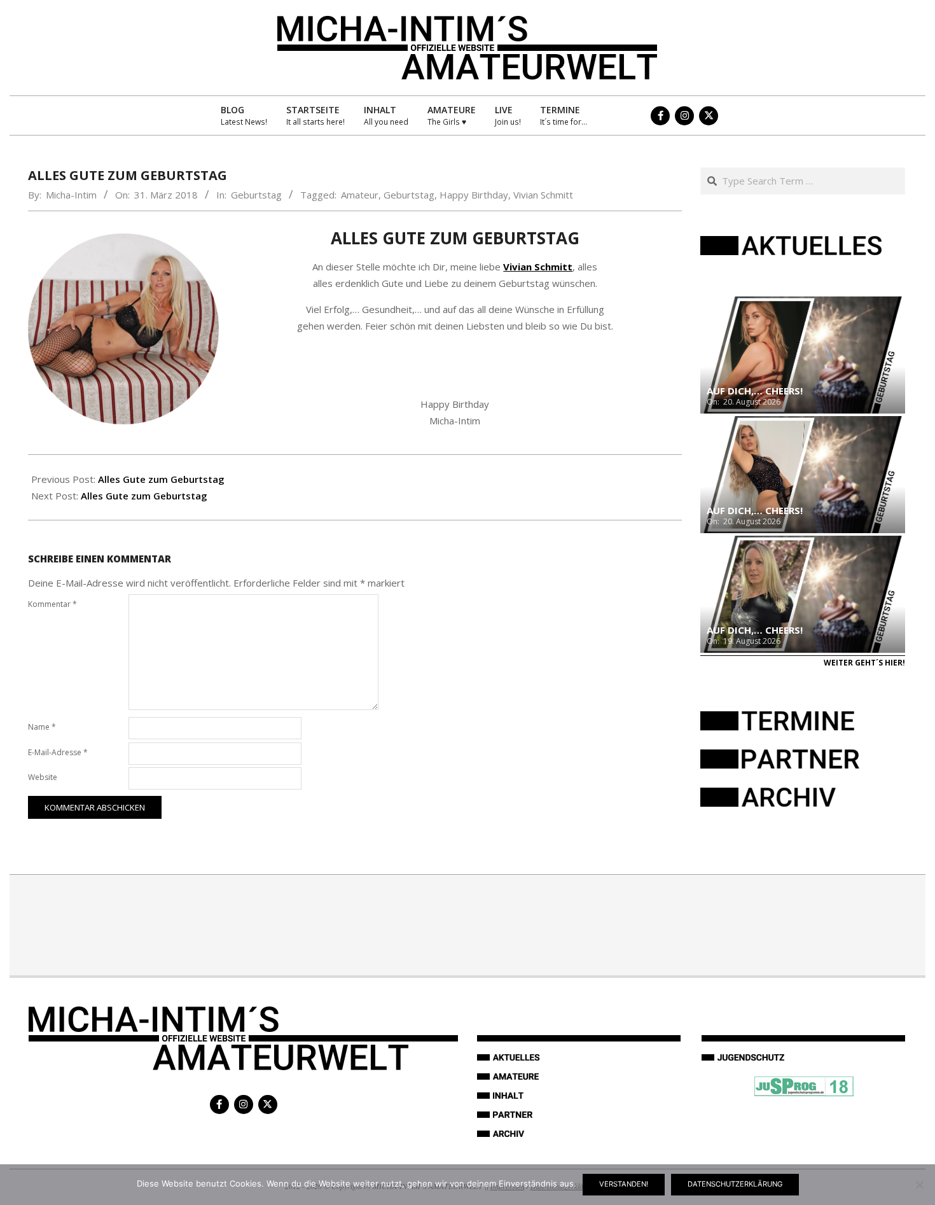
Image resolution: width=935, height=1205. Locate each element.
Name (42, 726)
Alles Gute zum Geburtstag (161, 479)
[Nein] (919, 1184)
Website (42, 777)
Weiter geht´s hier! (864, 662)
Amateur (359, 194)
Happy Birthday (474, 194)
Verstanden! (623, 1184)
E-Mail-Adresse (58, 752)
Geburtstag (256, 194)
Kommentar (52, 604)
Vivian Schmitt (543, 194)
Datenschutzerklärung (735, 1184)
